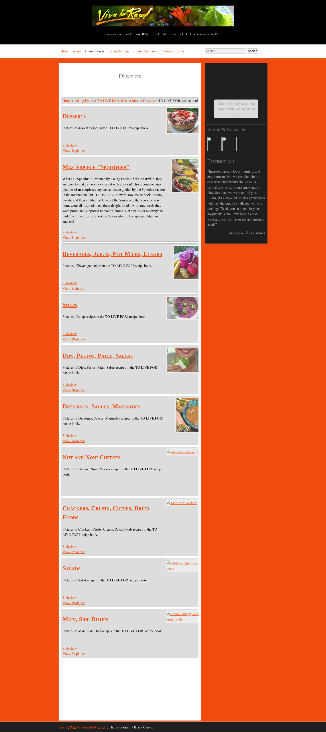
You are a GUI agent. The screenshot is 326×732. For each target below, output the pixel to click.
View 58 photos (74, 150)
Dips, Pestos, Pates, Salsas (98, 355)
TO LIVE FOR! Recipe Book (118, 100)
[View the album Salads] (183, 568)
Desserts (149, 100)
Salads (72, 568)
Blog (180, 51)
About (77, 51)
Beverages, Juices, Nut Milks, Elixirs (112, 254)
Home (65, 51)
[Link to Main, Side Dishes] (183, 619)
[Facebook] (214, 149)
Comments (89, 727)
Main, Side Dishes (85, 619)
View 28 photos (74, 339)
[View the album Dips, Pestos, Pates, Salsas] (183, 371)
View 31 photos (74, 237)
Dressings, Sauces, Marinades (101, 406)
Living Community (145, 51)
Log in (63, 727)
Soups (70, 304)
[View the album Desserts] (183, 132)
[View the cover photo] (183, 452)
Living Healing (118, 51)
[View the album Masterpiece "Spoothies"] (186, 191)
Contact (168, 51)
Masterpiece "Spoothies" (96, 167)
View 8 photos (73, 288)
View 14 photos (74, 440)
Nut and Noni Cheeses (92, 457)
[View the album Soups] (183, 318)
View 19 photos (74, 602)
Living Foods (94, 51)
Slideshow (70, 145)
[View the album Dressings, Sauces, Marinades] (188, 431)
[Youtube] (229, 149)
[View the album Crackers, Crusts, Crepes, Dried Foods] (182, 502)
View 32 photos (74, 551)
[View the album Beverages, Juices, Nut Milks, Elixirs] (187, 278)
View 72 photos (74, 653)
